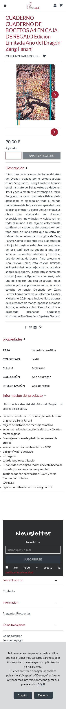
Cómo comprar (12, 635)
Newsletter (33, 542)
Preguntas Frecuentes (16, 613)
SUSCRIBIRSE (33, 559)
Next (55, 94)
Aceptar (23, 695)
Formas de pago (13, 640)
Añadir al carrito (41, 155)
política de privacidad (19, 572)
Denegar (43, 695)
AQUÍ (41, 684)
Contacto (9, 591)
